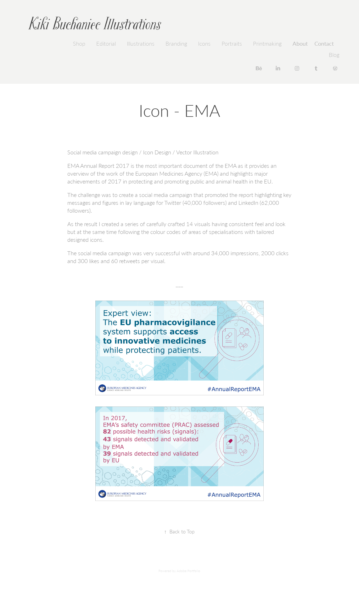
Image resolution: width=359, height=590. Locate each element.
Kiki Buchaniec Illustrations (95, 24)
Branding (176, 43)
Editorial (106, 43)
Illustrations (141, 43)
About (300, 43)
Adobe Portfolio (188, 570)
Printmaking (267, 43)
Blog (334, 54)
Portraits (232, 43)
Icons (204, 43)
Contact (324, 43)
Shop (79, 43)
